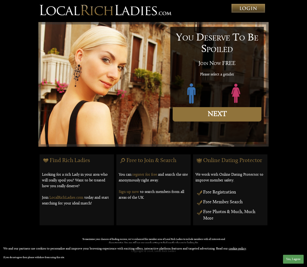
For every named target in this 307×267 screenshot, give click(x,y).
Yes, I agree (293, 259)
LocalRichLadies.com (66, 198)
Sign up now (129, 192)
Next (217, 114)
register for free (144, 175)
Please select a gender (217, 74)
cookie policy (237, 248)
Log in (248, 8)
